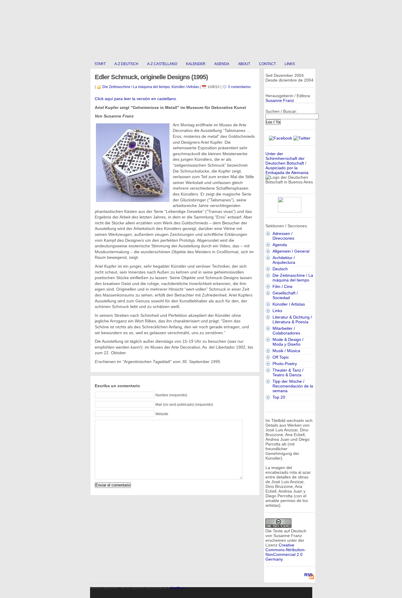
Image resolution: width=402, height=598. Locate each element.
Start (100, 64)
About (244, 64)
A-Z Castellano (162, 64)
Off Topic (281, 357)
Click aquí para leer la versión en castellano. (136, 98)
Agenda (221, 64)
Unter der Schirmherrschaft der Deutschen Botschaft (285, 158)
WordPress (177, 587)
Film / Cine (283, 286)
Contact (267, 64)
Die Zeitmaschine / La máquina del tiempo (136, 87)
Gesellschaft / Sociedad (285, 295)
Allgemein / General (291, 251)
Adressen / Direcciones (283, 236)
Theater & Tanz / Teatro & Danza (288, 372)
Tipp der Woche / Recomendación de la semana (293, 386)
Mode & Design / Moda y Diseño (288, 342)
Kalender (195, 64)
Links (290, 64)
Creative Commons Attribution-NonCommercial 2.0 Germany (285, 552)
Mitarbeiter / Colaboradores (286, 330)
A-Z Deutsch (126, 64)
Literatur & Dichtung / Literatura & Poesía (292, 319)
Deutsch (280, 268)
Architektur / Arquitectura (284, 260)
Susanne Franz (279, 100)
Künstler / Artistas (185, 87)
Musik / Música (286, 350)
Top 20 (279, 397)
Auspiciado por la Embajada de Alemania (286, 170)
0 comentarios (239, 87)
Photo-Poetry (285, 363)
